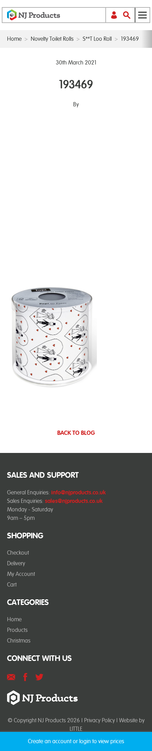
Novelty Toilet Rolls (52, 38)
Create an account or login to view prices (76, 741)
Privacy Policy (99, 720)
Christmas (18, 640)
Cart (12, 584)
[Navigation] (142, 15)
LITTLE (76, 728)
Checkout (18, 552)
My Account (21, 574)
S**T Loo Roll (97, 38)
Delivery (16, 563)
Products (17, 630)
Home (14, 38)
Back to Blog (76, 433)
